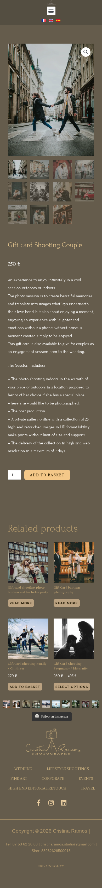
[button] (51, 11)
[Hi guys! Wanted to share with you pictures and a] (16, 704)
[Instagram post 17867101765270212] (26, 704)
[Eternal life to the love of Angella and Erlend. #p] (95, 704)
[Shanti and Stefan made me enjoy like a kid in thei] (56, 704)
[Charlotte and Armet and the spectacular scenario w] (36, 704)
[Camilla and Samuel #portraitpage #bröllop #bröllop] (76, 704)
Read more (21, 603)
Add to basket (47, 475)
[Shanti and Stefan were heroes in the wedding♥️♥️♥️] (66, 704)
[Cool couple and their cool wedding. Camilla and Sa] (85, 704)
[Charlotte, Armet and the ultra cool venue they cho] (46, 704)
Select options (71, 687)
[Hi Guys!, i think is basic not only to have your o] (6, 704)
